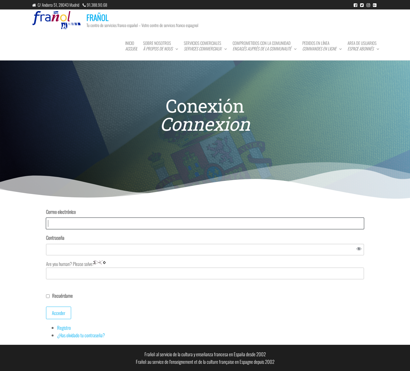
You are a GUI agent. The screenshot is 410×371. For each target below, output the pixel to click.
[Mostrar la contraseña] (359, 250)
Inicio (131, 46)
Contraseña (55, 237)
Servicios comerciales (202, 46)
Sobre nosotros (158, 46)
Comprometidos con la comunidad (262, 46)
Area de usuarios (362, 46)
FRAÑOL (97, 17)
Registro (64, 327)
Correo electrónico (61, 211)
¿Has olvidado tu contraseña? (81, 335)
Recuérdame (62, 295)
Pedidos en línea (319, 46)
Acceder (58, 312)
